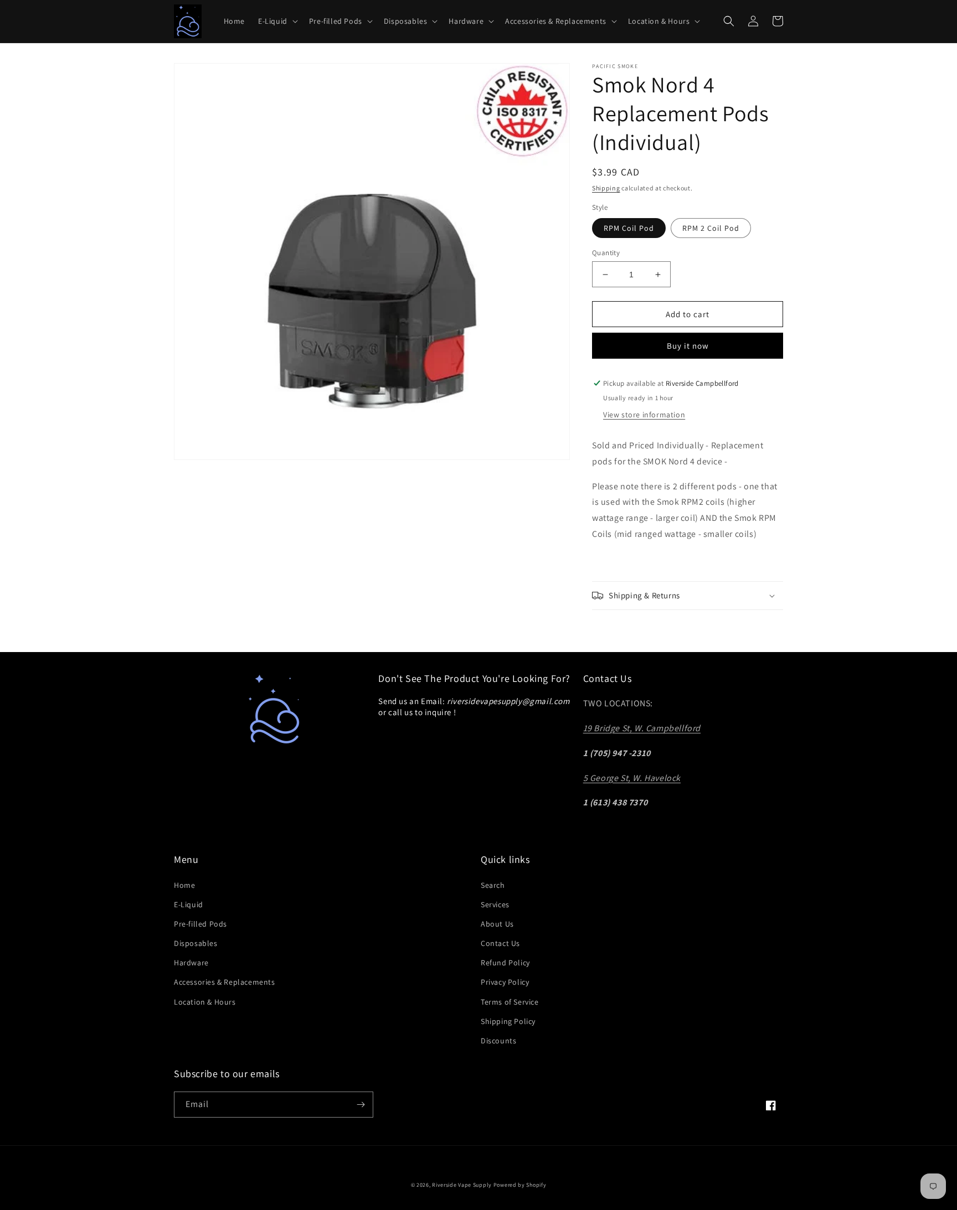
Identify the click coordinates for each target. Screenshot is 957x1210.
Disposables (196, 943)
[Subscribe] (360, 1105)
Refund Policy (505, 963)
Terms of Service (510, 1002)
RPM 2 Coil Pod (710, 228)
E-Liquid (188, 904)
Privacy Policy (505, 982)
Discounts (498, 1041)
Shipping (606, 188)
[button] (276, 21)
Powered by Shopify (520, 1184)
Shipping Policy (508, 1021)
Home (184, 885)
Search (493, 885)
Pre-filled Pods (200, 924)
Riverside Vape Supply (462, 1184)
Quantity (606, 252)
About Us (497, 924)
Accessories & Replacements (224, 982)
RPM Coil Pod (629, 228)
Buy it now (688, 345)
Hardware (191, 963)
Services (495, 904)
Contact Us (500, 943)
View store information (644, 415)
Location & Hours (205, 1002)
